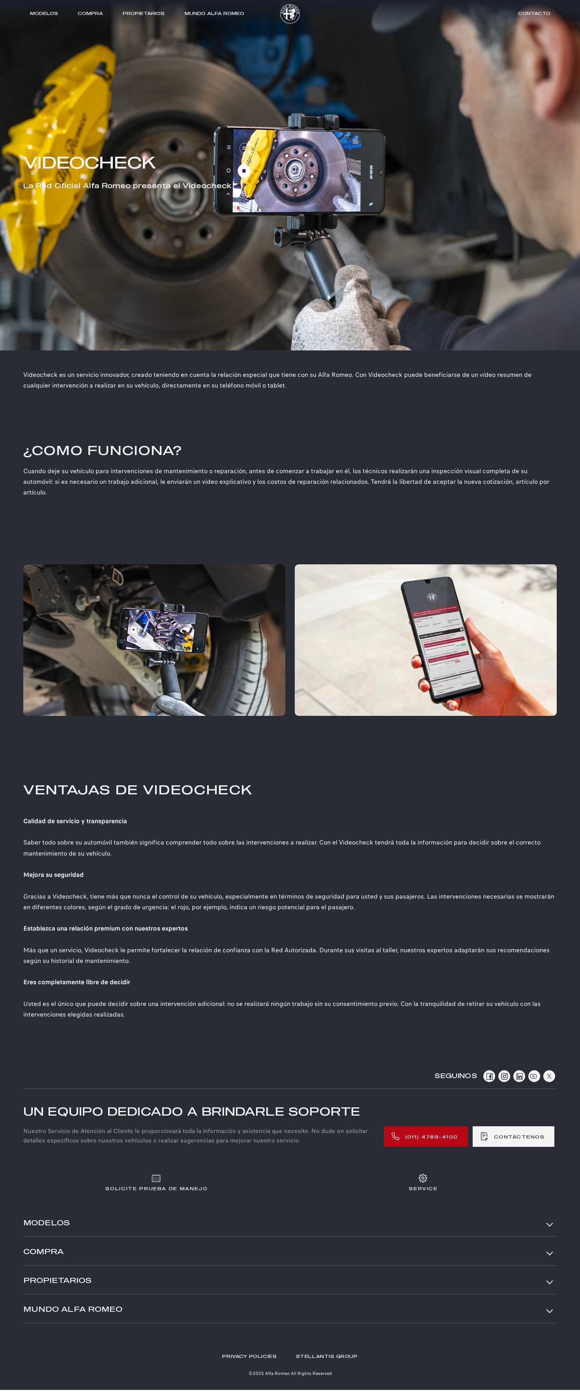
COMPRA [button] (43, 1252)
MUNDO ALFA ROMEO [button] (72, 1309)
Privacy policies (249, 1356)
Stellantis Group (327, 1356)
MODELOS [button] (46, 1223)
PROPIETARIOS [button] (57, 1281)
